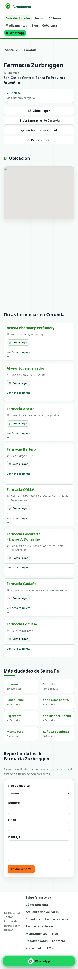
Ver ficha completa (18, 354)
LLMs (49, 948)
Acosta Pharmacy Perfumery (31, 327)
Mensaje (14, 837)
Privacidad (33, 948)
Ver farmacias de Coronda (41, 121)
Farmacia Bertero (21, 449)
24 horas (55, 18)
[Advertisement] (39, 266)
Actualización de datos (42, 912)
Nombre (14, 803)
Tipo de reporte (19, 786)
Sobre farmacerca (38, 897)
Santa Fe (11, 50)
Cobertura (49, 26)
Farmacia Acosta (20, 408)
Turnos (40, 18)
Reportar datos (37, 941)
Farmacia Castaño (22, 583)
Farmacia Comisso (22, 624)
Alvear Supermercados (26, 368)
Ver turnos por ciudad (41, 130)
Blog (34, 26)
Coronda (30, 50)
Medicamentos (16, 26)
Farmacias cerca (56, 919)
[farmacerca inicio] (19, 7)
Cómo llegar (41, 111)
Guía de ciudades (18, 18)
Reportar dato (41, 140)
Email (12, 820)
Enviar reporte (21, 869)
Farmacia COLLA (20, 489)
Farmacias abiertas (40, 926)
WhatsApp (17, 33)
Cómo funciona (37, 905)
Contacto (58, 941)
